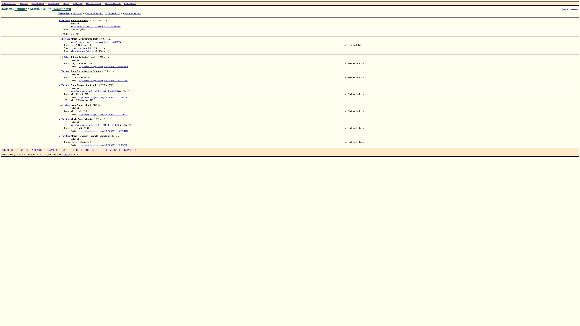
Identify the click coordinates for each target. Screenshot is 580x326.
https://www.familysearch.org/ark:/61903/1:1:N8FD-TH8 (103, 131)
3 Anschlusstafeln (132, 13)
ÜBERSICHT (9, 3)
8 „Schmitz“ (76, 13)
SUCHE (24, 3)
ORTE (66, 3)
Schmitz (20, 9)
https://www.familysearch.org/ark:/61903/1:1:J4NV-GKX (95, 125)
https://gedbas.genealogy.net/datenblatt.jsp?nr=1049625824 (96, 42)
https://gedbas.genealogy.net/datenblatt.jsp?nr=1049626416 (96, 26)
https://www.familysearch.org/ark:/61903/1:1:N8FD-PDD (103, 80)
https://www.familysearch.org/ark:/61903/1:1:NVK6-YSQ (103, 97)
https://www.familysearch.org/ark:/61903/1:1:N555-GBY (103, 114)
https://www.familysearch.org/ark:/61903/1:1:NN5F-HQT (103, 66)
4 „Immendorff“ (112, 13)
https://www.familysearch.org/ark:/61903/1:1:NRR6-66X (103, 145)
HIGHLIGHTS (93, 3)
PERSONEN (37, 3)
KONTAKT (130, 3)
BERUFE (77, 3)
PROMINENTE (113, 3)
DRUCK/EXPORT (570, 9)
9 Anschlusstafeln (94, 13)
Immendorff (61, 9)
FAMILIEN (53, 3)
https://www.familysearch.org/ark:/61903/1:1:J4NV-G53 (95, 91)
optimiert (66, 154)
